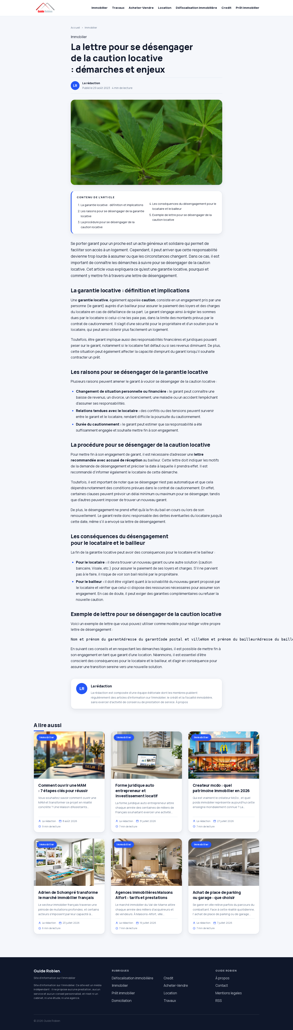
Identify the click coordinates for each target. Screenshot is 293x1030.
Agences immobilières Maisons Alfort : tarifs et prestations (144, 895)
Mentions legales (228, 993)
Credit (226, 8)
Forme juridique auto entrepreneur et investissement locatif (136, 790)
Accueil (75, 27)
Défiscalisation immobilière (196, 8)
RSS (218, 1000)
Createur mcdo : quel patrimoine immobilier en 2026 (221, 788)
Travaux (118, 8)
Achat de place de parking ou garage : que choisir (217, 895)
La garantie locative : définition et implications (112, 205)
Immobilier (99, 8)
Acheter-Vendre (141, 8)
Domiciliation (122, 1000)
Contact (221, 985)
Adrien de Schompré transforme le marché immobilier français (68, 895)
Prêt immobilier (247, 8)
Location (164, 8)
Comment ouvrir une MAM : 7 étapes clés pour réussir (63, 788)
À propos (182, 702)
